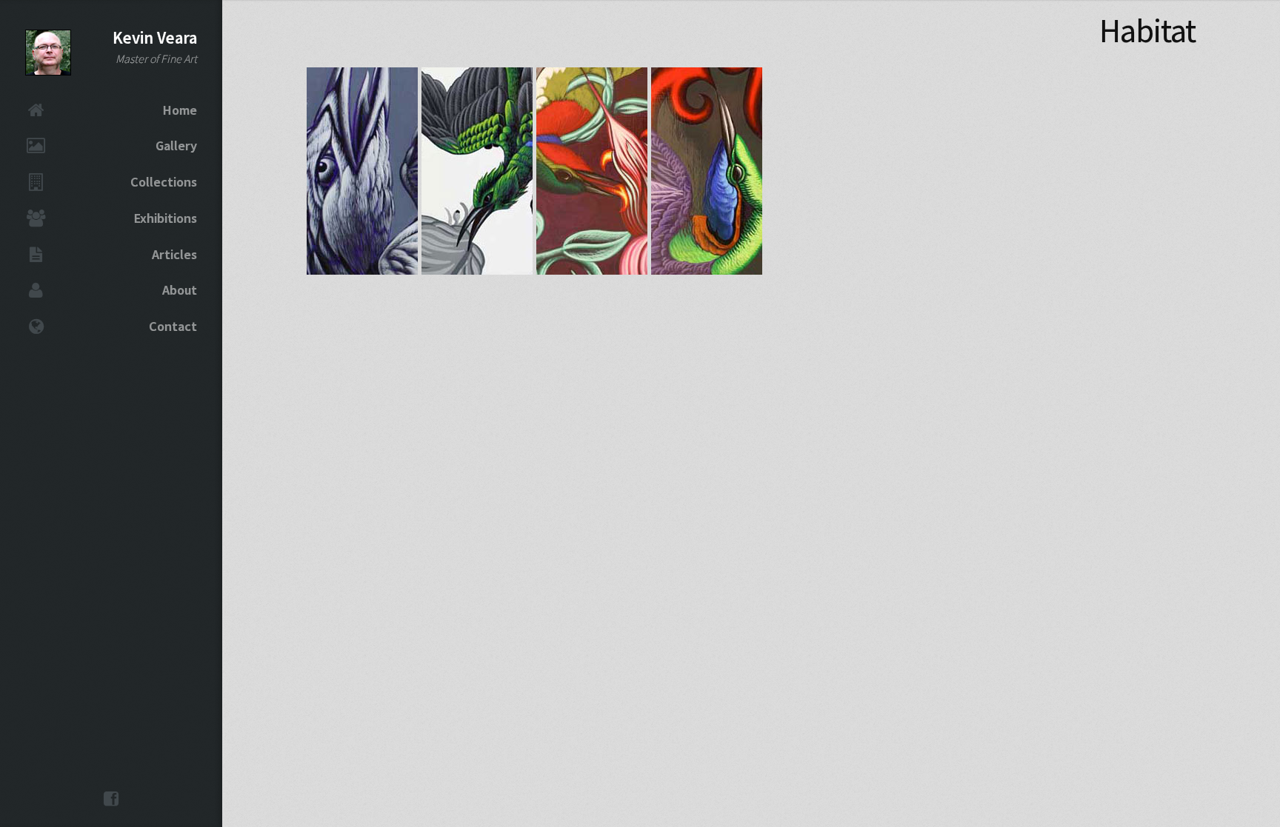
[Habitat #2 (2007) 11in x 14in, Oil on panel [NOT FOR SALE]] (477, 268)
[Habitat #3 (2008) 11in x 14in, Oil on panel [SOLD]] (591, 268)
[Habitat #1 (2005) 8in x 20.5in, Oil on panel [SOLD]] (362, 268)
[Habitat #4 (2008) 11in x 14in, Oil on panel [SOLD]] (706, 268)
